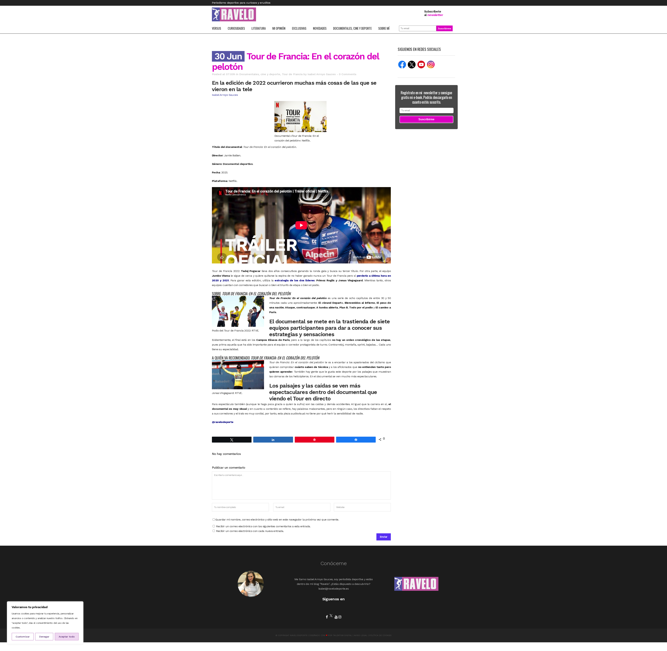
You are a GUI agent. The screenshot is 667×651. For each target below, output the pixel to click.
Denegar (44, 636)
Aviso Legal (360, 635)
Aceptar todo (67, 636)
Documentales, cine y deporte (259, 74)
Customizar (23, 636)
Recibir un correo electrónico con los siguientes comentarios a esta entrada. (263, 526)
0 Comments (347, 74)
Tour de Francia (292, 74)
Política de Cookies (380, 635)
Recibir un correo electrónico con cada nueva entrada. (250, 531)
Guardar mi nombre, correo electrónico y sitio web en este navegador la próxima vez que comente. (277, 519)
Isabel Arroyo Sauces (321, 74)
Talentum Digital (342, 635)
